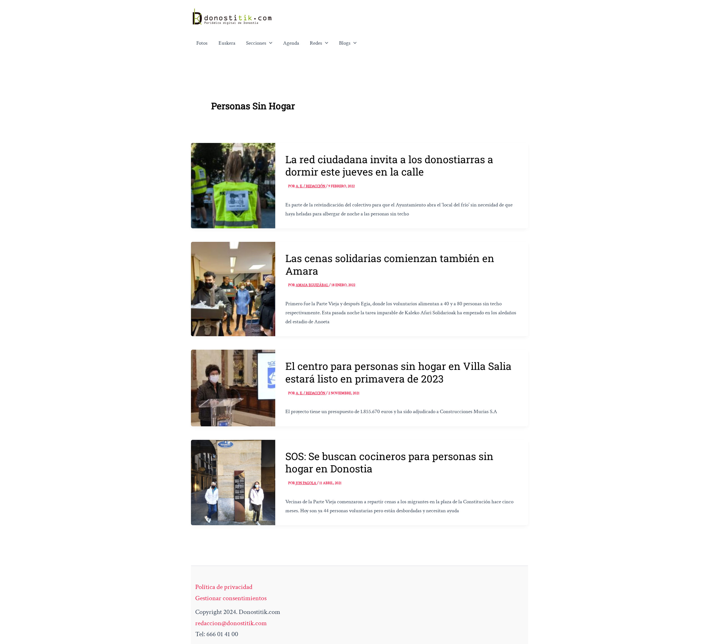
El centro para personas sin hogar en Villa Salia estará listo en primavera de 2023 (398, 372)
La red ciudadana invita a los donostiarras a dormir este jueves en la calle (389, 165)
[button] (269, 43)
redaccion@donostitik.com (231, 623)
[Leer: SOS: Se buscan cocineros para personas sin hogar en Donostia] (233, 481)
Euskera (227, 43)
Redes (316, 43)
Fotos (202, 43)
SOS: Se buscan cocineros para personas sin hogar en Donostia (389, 462)
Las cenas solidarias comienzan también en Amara (389, 264)
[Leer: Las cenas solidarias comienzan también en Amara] (233, 288)
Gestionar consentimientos (231, 598)
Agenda (291, 43)
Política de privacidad (223, 586)
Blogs (345, 43)
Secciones (256, 43)
